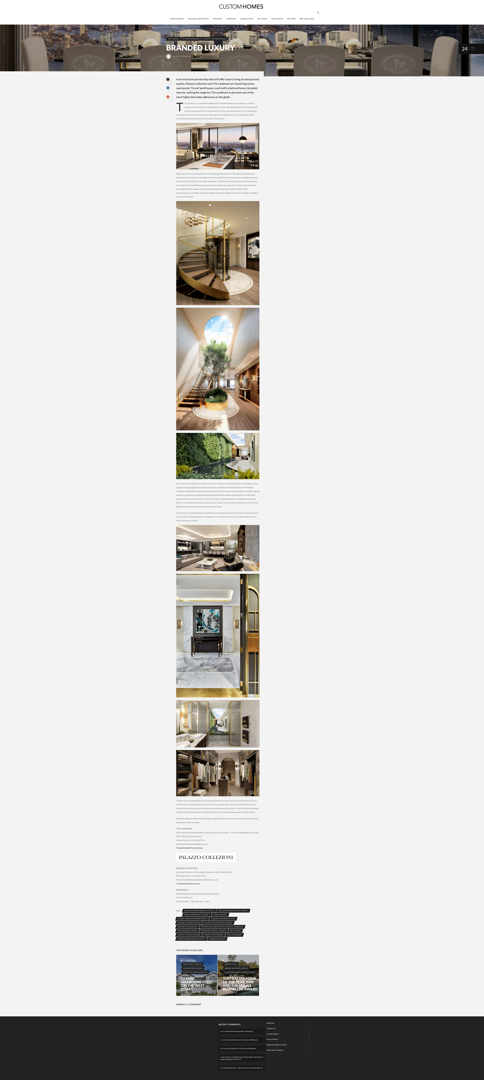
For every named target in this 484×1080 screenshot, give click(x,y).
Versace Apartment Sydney (191, 939)
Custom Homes (273, 1034)
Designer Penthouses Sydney (233, 911)
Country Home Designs (195, 972)
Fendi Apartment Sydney (197, 915)
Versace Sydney (217, 939)
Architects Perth (192, 964)
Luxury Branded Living (223, 919)
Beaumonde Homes (193, 968)
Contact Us (271, 1028)
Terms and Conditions (275, 1050)
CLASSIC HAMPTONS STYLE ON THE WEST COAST (196, 984)
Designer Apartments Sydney (199, 911)
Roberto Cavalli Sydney (213, 931)
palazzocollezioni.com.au (189, 883)
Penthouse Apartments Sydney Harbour (222, 927)
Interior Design (191, 39)
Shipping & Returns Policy (277, 1045)
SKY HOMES (262, 19)
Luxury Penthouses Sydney (218, 923)
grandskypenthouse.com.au (191, 848)
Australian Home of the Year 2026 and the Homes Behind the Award (240, 984)
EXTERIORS (231, 19)
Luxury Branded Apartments (192, 919)
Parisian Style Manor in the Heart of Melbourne (242, 1040)
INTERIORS (217, 19)
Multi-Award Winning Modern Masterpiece (239, 1031)
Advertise (270, 1023)
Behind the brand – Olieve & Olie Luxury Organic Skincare (244, 1068)
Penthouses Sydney (187, 931)
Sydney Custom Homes (188, 935)
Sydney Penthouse (213, 935)
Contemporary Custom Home (240, 972)
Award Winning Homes (236, 968)
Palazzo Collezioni (187, 927)
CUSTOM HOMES (177, 19)
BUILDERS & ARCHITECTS (198, 19)
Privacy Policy (272, 1039)
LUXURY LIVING (246, 19)
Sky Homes (173, 39)
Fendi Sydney (220, 915)
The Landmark (234, 935)
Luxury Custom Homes (214, 39)
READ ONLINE (277, 19)
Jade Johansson (184, 56)
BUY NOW (291, 19)
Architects (230, 964)
